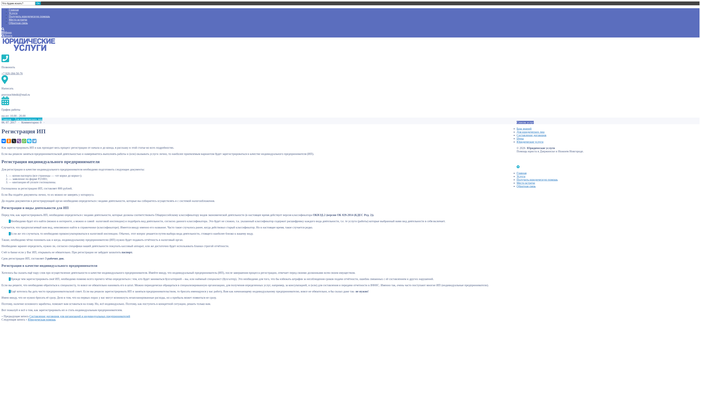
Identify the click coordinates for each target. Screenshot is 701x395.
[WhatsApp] (24, 141)
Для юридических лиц (28, 119)
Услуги (13, 13)
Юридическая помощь (42, 319)
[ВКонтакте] (3, 141)
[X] (14, 141)
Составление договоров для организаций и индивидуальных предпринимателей (79, 316)
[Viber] (19, 141)
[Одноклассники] (9, 141)
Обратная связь (18, 23)
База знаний (524, 128)
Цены (520, 138)
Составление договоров (531, 135)
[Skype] (29, 141)
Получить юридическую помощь (29, 16)
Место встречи (18, 19)
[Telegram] (34, 141)
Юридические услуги (28, 45)
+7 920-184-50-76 (12, 73)
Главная (14, 9)
